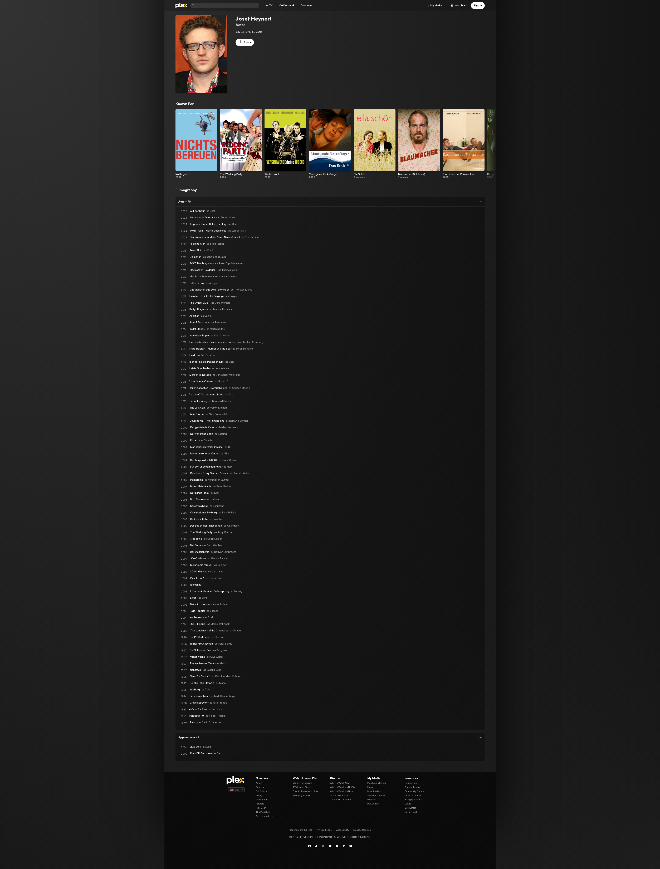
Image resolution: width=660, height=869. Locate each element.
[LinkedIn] (343, 845)
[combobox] (227, 5)
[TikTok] (316, 845)
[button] (245, 42)
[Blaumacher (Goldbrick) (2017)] (419, 144)
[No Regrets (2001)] (196, 144)
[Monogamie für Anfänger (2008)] (330, 144)
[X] (323, 845)
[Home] (181, 5)
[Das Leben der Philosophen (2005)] (464, 144)
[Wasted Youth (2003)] (285, 144)
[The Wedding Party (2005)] (241, 144)
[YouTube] (350, 845)
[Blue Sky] (330, 845)
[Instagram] (309, 845)
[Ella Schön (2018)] (374, 144)
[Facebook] (337, 845)
